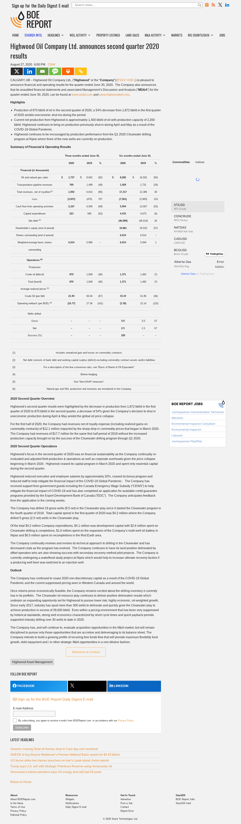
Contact (124, 807)
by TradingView (197, 273)
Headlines (54, 35)
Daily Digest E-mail (76, 807)
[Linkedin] (30, 71)
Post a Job (126, 803)
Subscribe (22, 727)
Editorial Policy (18, 814)
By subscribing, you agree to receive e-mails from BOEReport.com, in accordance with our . (76, 720)
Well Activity (78, 35)
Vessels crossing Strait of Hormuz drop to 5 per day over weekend (54, 749)
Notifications (72, 803)
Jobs (222, 35)
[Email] (42, 71)
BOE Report (18, 13)
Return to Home (20, 782)
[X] (17, 71)
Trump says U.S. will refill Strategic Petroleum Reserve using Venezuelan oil (61, 766)
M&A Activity (153, 35)
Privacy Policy (125, 720)
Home (15, 35)
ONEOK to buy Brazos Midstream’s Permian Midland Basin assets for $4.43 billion (65, 754)
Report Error (127, 811)
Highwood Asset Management (32, 662)
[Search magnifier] (199, 5)
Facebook (26, 686)
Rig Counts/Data (198, 35)
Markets (176, 35)
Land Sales (132, 35)
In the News (16, 803)
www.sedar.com (82, 94)
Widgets (70, 799)
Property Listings (108, 35)
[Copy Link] (81, 71)
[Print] (68, 71)
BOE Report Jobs (185, 799)
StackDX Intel (183, 803)
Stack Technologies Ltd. (125, 818)
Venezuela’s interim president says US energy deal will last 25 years (55, 772)
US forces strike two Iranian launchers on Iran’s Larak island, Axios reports (59, 760)
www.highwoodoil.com (114, 94)
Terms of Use (17, 807)
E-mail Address (23, 708)
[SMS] (55, 71)
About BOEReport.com (22, 799)
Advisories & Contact (86, 652)
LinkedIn (121, 686)
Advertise (125, 799)
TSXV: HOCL (126, 80)
